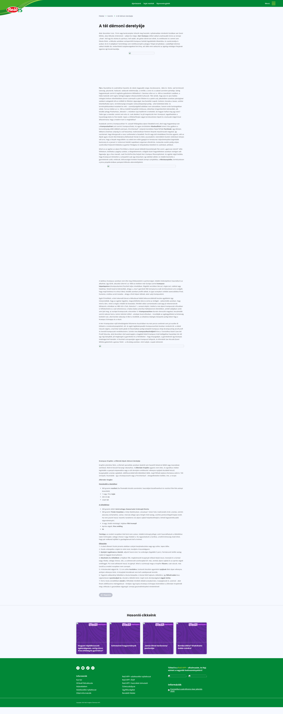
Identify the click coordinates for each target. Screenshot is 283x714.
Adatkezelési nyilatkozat (86, 690)
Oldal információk (83, 693)
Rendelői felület (128, 693)
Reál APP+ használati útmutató (135, 683)
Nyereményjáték (163, 4)
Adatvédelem (81, 687)
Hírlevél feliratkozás (84, 683)
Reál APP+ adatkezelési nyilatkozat (136, 677)
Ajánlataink (136, 4)
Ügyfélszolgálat (128, 690)
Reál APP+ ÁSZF (128, 680)
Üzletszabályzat (128, 687)
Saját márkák (148, 4)
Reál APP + (183, 667)
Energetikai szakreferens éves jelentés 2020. (186, 690)
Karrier (79, 680)
